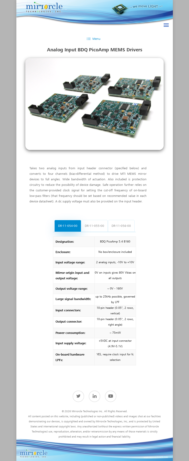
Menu (96, 39)
